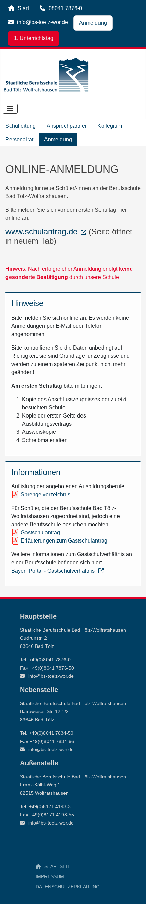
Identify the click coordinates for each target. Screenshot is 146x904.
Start (23, 8)
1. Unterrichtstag (33, 38)
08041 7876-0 (65, 8)
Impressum (50, 876)
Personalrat (19, 139)
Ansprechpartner (67, 126)
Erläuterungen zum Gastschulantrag (64, 541)
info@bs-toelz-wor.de (42, 22)
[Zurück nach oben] (134, 891)
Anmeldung (93, 23)
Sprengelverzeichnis (45, 494)
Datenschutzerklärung (68, 886)
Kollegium (109, 126)
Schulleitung (20, 126)
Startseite (58, 866)
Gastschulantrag (40, 532)
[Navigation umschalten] (10, 109)
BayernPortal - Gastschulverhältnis (53, 571)
